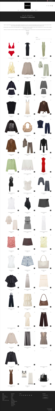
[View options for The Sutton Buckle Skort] (50, 210)
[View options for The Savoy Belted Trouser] (50, 326)
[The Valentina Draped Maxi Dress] (44, 223)
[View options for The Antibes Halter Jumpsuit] (18, 306)
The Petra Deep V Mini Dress (43, 347)
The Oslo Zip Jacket (11, 347)
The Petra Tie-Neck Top (43, 154)
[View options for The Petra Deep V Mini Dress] (50, 345)
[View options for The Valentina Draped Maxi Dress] (50, 229)
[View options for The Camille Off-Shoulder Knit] (50, 287)
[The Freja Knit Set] (44, 88)
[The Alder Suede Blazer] (11, 146)
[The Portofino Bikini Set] (11, 49)
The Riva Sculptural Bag (27, 135)
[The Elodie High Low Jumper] (28, 68)
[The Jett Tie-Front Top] (11, 358)
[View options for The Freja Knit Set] (50, 94)
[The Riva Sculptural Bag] (28, 126)
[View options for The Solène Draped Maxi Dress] (18, 384)
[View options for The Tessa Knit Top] (18, 114)
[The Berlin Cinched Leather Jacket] (11, 319)
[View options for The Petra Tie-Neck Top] (50, 152)
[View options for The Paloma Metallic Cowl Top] (50, 364)
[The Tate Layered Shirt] (11, 281)
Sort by (37, 37)
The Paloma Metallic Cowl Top (43, 366)
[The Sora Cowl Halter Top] (11, 68)
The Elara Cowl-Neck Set (27, 154)
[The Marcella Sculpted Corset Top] (28, 184)
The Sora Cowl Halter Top (11, 77)
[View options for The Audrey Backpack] (50, 384)
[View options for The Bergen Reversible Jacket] (18, 133)
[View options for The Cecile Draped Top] (18, 249)
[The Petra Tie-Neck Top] (44, 146)
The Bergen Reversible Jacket (11, 135)
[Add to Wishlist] (18, 42)
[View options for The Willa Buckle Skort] (34, 249)
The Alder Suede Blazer (11, 154)
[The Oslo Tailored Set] (44, 184)
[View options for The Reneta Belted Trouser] (34, 94)
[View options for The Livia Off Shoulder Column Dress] (34, 56)
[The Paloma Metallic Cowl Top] (44, 358)
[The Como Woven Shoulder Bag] (44, 300)
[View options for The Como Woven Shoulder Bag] (50, 306)
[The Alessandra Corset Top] (28, 358)
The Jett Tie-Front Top (11, 366)
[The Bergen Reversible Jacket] (11, 126)
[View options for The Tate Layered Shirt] (18, 287)
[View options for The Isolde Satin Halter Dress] (34, 287)
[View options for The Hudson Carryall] (50, 268)
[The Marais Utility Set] (11, 223)
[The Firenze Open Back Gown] (44, 165)
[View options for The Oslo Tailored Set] (50, 191)
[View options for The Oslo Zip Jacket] (18, 345)
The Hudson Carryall (43, 270)
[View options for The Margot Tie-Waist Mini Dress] (34, 229)
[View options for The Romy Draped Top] (50, 249)
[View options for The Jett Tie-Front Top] (18, 364)
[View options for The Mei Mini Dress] (18, 268)
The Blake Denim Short (27, 270)
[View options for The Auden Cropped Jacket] (50, 114)
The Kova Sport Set (11, 96)
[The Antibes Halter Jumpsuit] (11, 300)
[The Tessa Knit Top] (11, 107)
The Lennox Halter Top (27, 212)
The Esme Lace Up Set (43, 77)
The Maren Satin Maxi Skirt (27, 347)
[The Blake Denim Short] (28, 261)
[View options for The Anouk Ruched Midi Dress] (34, 326)
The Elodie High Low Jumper (27, 77)
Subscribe (45, 397)
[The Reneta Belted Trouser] (28, 88)
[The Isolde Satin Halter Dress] (28, 281)
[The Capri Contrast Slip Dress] (28, 107)
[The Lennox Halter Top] (28, 203)
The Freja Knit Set (44, 96)
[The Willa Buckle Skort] (28, 242)
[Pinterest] (26, 395)
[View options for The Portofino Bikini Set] (18, 56)
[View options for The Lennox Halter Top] (34, 210)
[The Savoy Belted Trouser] (44, 319)
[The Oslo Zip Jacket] (11, 338)
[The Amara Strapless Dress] (28, 300)
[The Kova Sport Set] (11, 88)
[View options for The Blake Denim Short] (34, 268)
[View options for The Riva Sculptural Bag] (34, 133)
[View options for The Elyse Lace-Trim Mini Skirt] (34, 171)
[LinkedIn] (29, 395)
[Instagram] (24, 395)
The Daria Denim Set (43, 135)
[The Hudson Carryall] (44, 261)
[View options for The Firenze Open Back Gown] (50, 171)
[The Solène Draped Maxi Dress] (11, 377)
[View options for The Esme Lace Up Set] (50, 75)
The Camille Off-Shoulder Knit (43, 289)
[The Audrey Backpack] (44, 377)
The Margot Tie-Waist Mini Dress (27, 231)
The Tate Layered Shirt (11, 289)
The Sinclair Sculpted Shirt (11, 212)
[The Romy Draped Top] (44, 242)
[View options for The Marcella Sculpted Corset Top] (34, 191)
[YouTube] (28, 395)
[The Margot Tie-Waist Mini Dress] (28, 223)
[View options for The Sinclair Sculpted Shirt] (18, 210)
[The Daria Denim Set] (44, 126)
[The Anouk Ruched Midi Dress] (28, 319)
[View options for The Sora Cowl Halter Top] (18, 75)
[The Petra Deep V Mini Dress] (44, 338)
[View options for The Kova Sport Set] (18, 94)
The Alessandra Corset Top (27, 366)
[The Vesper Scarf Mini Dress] (11, 184)
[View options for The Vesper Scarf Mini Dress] (18, 191)
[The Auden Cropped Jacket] (44, 107)
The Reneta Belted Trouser (27, 96)
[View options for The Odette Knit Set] (34, 384)
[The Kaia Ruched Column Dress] (44, 49)
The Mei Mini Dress (11, 270)
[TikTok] (31, 395)
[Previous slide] (18, 0)
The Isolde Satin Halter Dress (27, 289)
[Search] (49, 6)
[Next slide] (36, 0)
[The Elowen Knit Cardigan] (11, 165)
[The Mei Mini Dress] (11, 261)
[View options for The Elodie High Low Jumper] (34, 75)
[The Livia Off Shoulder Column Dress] (28, 49)
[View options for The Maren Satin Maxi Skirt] (34, 345)
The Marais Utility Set (11, 231)
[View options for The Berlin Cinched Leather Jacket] (18, 326)
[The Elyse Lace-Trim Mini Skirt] (28, 165)
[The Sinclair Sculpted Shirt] (11, 203)
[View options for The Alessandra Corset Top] (34, 364)
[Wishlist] (50, 5)
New (27, 34)
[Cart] (52, 6)
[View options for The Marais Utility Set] (18, 229)
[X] (22, 395)
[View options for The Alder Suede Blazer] (18, 152)
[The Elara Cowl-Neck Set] (28, 146)
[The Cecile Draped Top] (11, 242)
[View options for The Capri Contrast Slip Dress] (34, 114)
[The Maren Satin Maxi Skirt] (28, 338)
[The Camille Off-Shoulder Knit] (44, 281)
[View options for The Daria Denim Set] (50, 133)
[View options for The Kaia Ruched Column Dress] (50, 56)
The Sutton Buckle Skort (44, 212)
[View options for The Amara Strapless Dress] (34, 306)
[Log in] (47, 6)
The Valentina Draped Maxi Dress (44, 231)
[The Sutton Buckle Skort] (44, 203)
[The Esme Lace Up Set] (44, 68)
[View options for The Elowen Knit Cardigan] (18, 171)
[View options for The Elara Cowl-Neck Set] (34, 152)
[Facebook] (20, 395)
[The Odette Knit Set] (28, 377)
